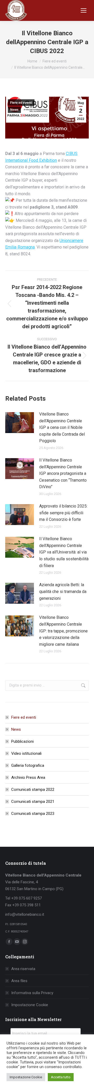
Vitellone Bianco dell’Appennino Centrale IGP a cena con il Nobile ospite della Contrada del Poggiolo (62, 427)
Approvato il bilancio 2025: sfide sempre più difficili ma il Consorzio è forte (63, 513)
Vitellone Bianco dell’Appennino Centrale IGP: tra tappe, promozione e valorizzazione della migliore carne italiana (63, 631)
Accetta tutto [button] (60, 1077)
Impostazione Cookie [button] (26, 1077)
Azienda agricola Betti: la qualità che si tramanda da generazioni (62, 591)
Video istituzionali (26, 753)
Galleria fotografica (27, 765)
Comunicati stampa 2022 (32, 789)
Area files (19, 980)
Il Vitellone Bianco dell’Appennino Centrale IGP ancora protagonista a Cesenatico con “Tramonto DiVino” (63, 473)
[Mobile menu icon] (83, 10)
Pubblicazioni (22, 741)
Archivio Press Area (28, 777)
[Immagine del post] (19, 422)
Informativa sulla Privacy (32, 992)
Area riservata (23, 968)
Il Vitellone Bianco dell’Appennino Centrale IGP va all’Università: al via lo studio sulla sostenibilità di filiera (64, 552)
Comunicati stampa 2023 (32, 813)
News (14, 110)
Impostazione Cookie (29, 1004)
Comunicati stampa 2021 (32, 801)
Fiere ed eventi (21, 103)
